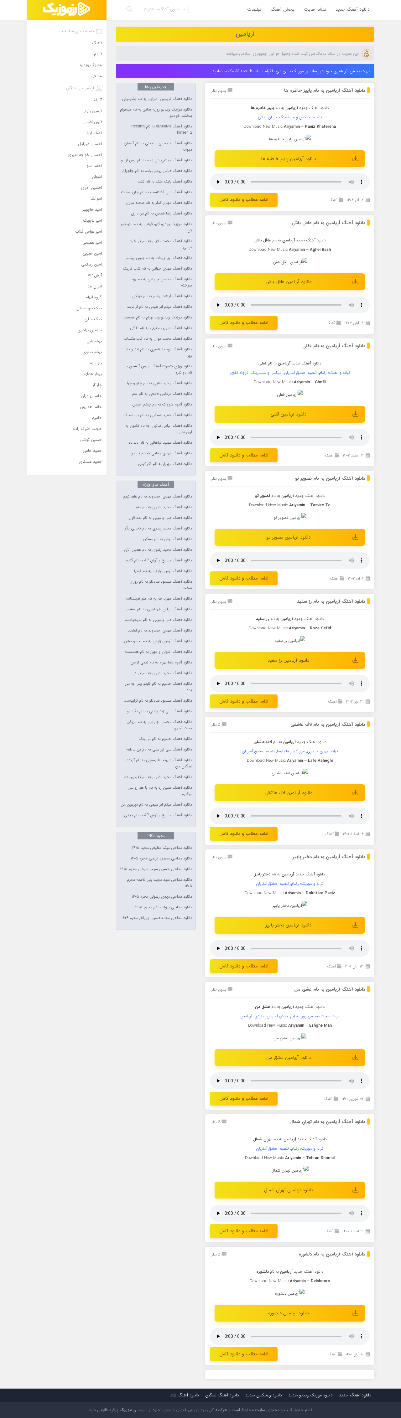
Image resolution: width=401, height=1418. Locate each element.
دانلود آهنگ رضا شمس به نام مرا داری (161, 213)
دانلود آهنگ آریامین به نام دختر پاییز (329, 857)
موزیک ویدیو (91, 65)
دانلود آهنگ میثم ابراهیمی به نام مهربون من (156, 805)
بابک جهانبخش (89, 308)
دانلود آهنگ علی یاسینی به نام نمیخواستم (158, 620)
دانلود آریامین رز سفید (288, 660)
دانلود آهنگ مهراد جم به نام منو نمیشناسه (158, 599)
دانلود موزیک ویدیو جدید (310, 1395)
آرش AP (95, 275)
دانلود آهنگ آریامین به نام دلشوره (332, 1254)
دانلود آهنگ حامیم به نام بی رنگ (165, 739)
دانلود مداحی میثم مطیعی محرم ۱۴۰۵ (162, 848)
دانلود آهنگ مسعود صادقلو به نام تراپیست (158, 701)
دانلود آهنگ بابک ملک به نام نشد (165, 181)
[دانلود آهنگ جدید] (67, 10)
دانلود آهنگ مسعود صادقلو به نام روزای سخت (160, 585)
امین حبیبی (92, 253)
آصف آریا (94, 133)
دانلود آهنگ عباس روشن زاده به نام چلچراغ (157, 171)
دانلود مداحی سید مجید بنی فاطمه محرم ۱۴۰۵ (159, 883)
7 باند (97, 100)
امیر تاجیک (92, 220)
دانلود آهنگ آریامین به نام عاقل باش (328, 223)
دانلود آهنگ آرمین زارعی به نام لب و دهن (158, 641)
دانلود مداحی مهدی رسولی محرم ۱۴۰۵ (162, 897)
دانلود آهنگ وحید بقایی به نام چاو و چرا (159, 383)
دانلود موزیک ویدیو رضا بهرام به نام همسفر (158, 317)
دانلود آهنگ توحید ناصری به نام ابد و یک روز (158, 352)
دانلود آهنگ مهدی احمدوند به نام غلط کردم (157, 496)
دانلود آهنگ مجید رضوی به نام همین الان (158, 550)
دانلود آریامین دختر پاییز (288, 925)
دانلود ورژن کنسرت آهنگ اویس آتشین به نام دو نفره (158, 369)
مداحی (96, 76)
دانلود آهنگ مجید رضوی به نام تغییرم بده (158, 777)
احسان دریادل (90, 144)
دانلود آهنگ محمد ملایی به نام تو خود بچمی (161, 244)
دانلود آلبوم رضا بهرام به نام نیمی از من (161, 662)
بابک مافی (93, 319)
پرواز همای (93, 374)
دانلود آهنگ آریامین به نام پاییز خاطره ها (324, 90)
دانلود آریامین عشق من (288, 1057)
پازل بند (95, 363)
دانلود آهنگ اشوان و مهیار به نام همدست (158, 652)
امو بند (96, 198)
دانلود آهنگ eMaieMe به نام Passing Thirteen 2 (161, 129)
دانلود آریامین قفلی (288, 414)
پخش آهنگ (282, 9)
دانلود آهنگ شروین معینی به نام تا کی (161, 328)
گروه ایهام (94, 297)
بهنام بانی (94, 341)
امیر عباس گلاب (88, 231)
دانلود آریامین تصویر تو (288, 537)
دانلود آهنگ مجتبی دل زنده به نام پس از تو (156, 160)
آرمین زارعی (91, 111)
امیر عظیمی (92, 242)
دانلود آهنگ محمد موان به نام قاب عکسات (158, 339)
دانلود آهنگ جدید (353, 9)
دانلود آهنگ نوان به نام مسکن (167, 539)
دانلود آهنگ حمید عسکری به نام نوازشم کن (157, 415)
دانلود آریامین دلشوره (288, 1313)
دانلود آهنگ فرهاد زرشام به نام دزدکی (162, 296)
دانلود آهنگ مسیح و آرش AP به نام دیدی (158, 815)
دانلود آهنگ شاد (184, 1395)
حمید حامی (92, 450)
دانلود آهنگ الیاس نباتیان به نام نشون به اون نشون (158, 429)
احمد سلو (94, 165)
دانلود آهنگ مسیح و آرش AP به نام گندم (159, 560)
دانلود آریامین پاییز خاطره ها (288, 158)
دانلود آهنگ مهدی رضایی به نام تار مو (161, 453)
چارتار (97, 385)
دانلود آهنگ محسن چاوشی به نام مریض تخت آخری (159, 725)
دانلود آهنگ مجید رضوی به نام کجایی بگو (158, 528)
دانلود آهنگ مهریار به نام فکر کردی (165, 464)
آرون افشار (93, 122)
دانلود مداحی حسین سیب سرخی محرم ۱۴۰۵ (156, 869)
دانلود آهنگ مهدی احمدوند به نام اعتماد (160, 630)
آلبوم (98, 54)
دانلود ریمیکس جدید (263, 1395)
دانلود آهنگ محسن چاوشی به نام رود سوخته (161, 282)
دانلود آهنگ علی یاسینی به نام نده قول (160, 518)
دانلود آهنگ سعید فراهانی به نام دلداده (160, 443)
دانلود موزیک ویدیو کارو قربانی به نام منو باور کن (156, 227)
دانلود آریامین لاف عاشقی (288, 793)
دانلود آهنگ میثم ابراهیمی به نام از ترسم (159, 307)
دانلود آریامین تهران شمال (288, 1190)
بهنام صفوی (92, 352)
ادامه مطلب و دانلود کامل (243, 200)
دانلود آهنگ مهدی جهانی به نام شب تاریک (157, 269)
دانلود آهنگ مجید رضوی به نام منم (164, 507)
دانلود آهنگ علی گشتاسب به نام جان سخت (156, 192)
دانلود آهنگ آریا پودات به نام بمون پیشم (159, 258)
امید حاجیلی (91, 209)
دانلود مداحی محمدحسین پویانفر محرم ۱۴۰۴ (156, 918)
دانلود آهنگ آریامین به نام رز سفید (331, 601)
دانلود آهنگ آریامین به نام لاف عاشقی (327, 724)
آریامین (245, 34)
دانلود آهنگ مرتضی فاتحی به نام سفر (162, 394)
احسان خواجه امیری (85, 155)
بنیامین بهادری (89, 330)
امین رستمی (91, 264)
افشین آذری (91, 187)
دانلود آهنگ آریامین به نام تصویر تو (330, 478)
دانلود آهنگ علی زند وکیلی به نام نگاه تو (159, 711)
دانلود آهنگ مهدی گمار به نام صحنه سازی (159, 203)
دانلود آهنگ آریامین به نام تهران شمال (327, 1122)
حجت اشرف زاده (87, 428)
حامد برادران (91, 396)
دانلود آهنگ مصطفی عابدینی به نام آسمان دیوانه (158, 146)
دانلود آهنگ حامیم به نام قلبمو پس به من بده (158, 687)
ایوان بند (94, 286)
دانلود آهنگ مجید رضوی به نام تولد (163, 673)
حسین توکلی (91, 439)
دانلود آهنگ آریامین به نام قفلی (333, 346)
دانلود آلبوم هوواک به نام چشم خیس (162, 404)
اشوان (97, 176)
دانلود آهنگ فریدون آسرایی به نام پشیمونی (157, 99)
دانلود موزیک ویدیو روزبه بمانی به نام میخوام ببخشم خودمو (156, 112)
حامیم (97, 418)
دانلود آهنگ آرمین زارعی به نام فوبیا (163, 571)
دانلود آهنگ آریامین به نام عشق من (329, 989)
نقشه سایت (315, 9)
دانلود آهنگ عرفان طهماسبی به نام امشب (159, 609)
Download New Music (269, 1281)
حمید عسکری (90, 461)
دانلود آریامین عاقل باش (288, 282)
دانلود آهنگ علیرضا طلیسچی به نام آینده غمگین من (159, 763)
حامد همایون (91, 407)
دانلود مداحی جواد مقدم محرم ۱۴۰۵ (163, 907)
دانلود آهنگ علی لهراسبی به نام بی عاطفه (159, 749)
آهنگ (333, 200)
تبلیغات (254, 9)
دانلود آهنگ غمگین (222, 1395)
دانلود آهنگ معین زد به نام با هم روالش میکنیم (160, 791)
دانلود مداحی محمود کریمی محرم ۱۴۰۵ (161, 858)
